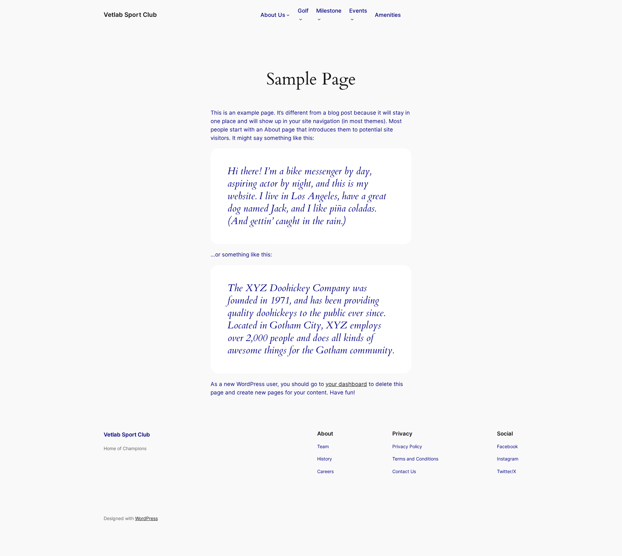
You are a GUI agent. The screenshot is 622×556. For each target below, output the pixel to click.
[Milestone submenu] (319, 19)
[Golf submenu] (300, 19)
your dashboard (346, 384)
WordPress (146, 518)
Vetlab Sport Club (130, 14)
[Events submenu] (352, 19)
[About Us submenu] (288, 15)
